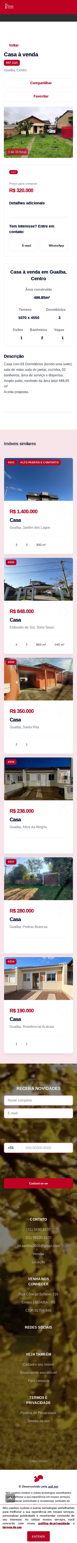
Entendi (38, 1536)
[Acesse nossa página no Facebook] (20, 1337)
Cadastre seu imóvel (39, 1364)
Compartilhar (41, 83)
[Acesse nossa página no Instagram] (44, 1337)
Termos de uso (38, 1421)
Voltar (14, 45)
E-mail (26, 245)
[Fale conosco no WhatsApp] (32, 1337)
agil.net (53, 1486)
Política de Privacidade (38, 1413)
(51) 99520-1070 (38, 1237)
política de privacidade (53, 1523)
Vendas (38, 1254)
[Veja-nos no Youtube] (56, 1337)
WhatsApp (56, 245)
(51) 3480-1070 (38, 1229)
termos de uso (12, 1527)
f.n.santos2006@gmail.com (39, 1246)
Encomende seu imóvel (38, 1372)
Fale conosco (38, 1381)
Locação (38, 1262)
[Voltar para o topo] (10, 1498)
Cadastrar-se (38, 1183)
